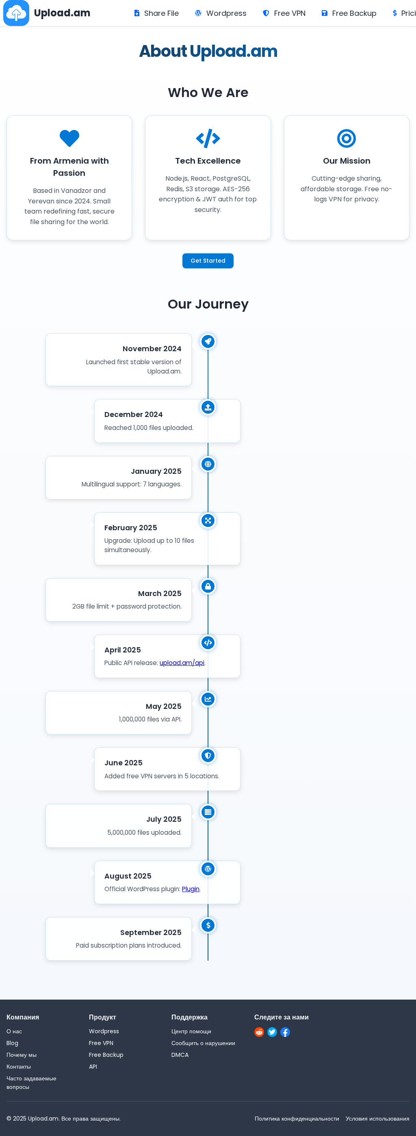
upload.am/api (182, 663)
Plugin (190, 889)
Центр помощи (191, 1031)
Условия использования (378, 1118)
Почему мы (21, 1055)
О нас (14, 1031)
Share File (161, 13)
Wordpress (226, 13)
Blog (12, 1043)
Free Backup (354, 13)
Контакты (18, 1067)
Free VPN (290, 13)
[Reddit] (259, 1033)
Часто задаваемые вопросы (31, 1082)
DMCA (179, 1055)
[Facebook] (285, 1033)
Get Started (208, 261)
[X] (272, 1033)
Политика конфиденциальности (297, 1118)
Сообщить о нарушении (203, 1043)
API (93, 1067)
